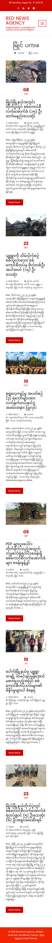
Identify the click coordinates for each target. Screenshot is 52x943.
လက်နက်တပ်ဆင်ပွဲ (24, 420)
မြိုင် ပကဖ (18, 287)
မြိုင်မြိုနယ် (16, 132)
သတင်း (36, 123)
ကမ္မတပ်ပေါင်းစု (25, 126)
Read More (14, 202)
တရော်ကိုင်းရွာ (23, 700)
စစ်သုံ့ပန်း (26, 830)
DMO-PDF (13, 572)
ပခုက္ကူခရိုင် (38, 572)
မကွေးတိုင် (21, 129)
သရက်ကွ (28, 287)
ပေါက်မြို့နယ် (35, 700)
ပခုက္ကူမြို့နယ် (39, 126)
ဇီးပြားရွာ (12, 700)
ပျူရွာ (37, 284)
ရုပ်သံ (29, 123)
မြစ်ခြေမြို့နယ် (33, 129)
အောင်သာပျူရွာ (28, 132)
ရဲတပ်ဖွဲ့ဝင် (14, 836)
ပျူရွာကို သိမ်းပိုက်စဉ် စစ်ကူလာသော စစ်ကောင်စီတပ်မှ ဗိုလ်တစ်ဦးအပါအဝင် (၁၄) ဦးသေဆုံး (25, 265)
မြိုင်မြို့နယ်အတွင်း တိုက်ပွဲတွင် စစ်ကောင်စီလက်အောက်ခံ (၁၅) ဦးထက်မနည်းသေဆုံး (24, 109)
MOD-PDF (13, 126)
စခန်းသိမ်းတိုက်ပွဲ (16, 284)
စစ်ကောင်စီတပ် (15, 830)
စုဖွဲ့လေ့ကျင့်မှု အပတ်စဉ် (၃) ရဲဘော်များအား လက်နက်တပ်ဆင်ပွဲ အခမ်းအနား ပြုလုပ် (24, 400)
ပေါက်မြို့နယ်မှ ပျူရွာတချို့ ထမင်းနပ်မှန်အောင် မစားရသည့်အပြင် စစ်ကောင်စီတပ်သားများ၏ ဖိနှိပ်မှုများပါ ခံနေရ (25, 681)
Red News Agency (17, 20)
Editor (11, 569)
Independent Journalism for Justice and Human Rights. (21, 28)
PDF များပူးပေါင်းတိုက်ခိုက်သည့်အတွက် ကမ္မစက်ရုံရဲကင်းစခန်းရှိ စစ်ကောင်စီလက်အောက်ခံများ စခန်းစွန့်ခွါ (25, 553)
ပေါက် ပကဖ (11, 129)
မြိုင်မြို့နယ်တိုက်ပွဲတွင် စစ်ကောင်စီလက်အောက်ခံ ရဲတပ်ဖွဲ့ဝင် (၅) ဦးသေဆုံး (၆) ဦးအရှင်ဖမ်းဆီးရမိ (25, 813)
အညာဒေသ (38, 287)
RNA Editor (13, 123)
